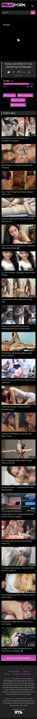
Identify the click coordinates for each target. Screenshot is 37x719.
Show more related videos (18, 658)
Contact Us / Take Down (22, 674)
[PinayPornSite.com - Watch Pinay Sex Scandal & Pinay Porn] (15, 5)
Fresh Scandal (19, 100)
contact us (12, 698)
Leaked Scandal (19, 104)
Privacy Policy (14, 671)
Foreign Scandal (26, 95)
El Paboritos (10, 95)
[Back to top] (30, 713)
